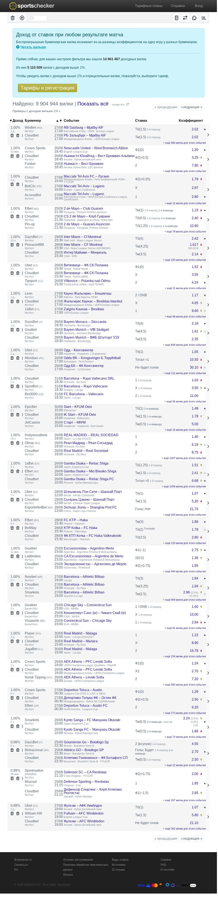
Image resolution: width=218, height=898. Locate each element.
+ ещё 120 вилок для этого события (184, 543)
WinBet (33, 127)
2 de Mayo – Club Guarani (83, 208)
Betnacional (37, 750)
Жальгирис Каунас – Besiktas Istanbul (93, 301)
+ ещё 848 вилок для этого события (184, 344)
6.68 (195, 480)
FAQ (163, 864)
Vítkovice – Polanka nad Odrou (87, 281)
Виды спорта (120, 859)
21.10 (194, 823)
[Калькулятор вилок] (176, 18)
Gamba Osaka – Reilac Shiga (86, 463)
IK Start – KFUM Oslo (80, 414)
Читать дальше (33, 47)
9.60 (195, 311)
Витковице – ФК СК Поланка (86, 265)
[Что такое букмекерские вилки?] (17, 47)
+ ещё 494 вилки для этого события (184, 571)
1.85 (195, 783)
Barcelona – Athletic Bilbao (84, 576)
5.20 (195, 501)
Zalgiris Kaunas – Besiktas (84, 309)
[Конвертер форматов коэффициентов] (185, 18)
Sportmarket (34, 772)
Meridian (34, 358)
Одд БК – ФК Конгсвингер (84, 366)
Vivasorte (35, 620)
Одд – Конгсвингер (78, 350)
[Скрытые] (13, 18)
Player (33, 633)
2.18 (195, 323)
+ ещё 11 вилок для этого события (185, 288)
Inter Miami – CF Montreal (83, 244)
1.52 (195, 267)
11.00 (194, 396)
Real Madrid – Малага (80, 641)
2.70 (195, 671)
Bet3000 (34, 394)
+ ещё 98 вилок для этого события (185, 316)
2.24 (186, 718)
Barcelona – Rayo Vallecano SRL (89, 378)
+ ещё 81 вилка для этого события (185, 628)
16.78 (194, 650)
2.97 (195, 188)
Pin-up (30, 224)
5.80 (195, 815)
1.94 (195, 586)
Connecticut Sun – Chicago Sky (88, 620)
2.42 (195, 238)
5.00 (195, 424)
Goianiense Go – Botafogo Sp (86, 742)
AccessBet (33, 195)
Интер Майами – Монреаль (85, 252)
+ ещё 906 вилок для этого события (184, 599)
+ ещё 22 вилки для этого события (185, 765)
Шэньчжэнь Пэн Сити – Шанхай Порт (93, 491)
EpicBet (31, 407)
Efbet (32, 208)
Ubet (31, 265)
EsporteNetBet (39, 507)
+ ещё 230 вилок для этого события (184, 259)
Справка (178, 6)
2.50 (195, 699)
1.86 (195, 521)
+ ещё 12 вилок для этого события (185, 203)
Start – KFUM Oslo (78, 407)
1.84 (195, 578)
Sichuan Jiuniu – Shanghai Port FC (90, 507)
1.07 (195, 493)
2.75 (195, 550)
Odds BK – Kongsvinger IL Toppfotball (92, 358)
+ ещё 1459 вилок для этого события (184, 486)
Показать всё (92, 104)
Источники (118, 864)
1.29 (195, 691)
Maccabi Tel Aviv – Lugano (84, 194)
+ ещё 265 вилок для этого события (184, 514)
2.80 (195, 196)
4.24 (195, 282)
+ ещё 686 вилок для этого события (184, 142)
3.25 (195, 157)
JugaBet (34, 649)
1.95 (195, 565)
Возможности (23, 859)
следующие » (191, 107)
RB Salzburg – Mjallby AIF (83, 127)
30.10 (194, 367)
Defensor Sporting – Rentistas (86, 781)
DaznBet (34, 237)
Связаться (21, 864)
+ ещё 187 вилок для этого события (184, 800)
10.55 (194, 359)
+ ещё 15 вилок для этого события (185, 429)
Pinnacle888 (34, 244)
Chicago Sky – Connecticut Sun (88, 605)
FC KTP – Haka (76, 520)
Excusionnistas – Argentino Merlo (89, 548)
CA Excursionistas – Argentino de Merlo (93, 556)
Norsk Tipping (38, 677)
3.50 (195, 388)
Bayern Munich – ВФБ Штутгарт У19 (91, 337)
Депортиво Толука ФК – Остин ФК (90, 698)
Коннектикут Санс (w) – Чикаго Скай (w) (95, 613)
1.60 (195, 606)
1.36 (195, 558)
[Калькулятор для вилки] (12, 136)
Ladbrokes (33, 556)
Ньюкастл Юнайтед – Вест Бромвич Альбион (99, 156)
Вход (199, 6)
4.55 (195, 744)
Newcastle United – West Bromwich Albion (96, 148)
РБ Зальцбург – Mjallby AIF (85, 135)
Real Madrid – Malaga (80, 633)
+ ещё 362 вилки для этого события (184, 828)
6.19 (195, 444)
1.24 (195, 663)
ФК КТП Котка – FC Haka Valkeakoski (92, 535)
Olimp (32, 443)
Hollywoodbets (36, 435)
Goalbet (31, 329)
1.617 (194, 244)
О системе (167, 869)
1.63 (195, 380)
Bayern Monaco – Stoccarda (85, 322)
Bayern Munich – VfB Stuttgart (86, 329)
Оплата (68, 874)
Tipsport (34, 281)
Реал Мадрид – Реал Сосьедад (88, 443)
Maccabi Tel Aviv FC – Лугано (86, 176)
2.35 (195, 339)
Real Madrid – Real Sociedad (86, 450)
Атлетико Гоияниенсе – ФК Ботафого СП (96, 758)
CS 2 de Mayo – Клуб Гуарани (87, 216)
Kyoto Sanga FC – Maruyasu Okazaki (92, 729)
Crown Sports (35, 148)
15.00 (194, 614)
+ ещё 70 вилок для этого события (185, 736)
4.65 (195, 303)
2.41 (195, 473)
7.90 (195, 165)
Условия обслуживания (78, 859)
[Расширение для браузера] (194, 18)
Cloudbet (32, 135)
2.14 (195, 254)
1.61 (195, 331)
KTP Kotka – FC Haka (80, 528)
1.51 (195, 465)
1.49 (195, 408)
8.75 (195, 452)
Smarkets (32, 592)
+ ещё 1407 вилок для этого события (184, 458)
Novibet (34, 576)
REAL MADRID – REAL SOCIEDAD (91, 435)
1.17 (195, 295)
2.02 (195, 129)
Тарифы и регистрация (47, 88)
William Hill (33, 813)
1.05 (195, 352)
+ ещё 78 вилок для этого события (185, 231)
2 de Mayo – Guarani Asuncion (87, 224)
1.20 (195, 150)
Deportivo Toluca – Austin (83, 690)
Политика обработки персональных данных (85, 867)
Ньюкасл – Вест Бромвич (83, 163)
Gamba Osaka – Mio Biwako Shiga (90, 471)
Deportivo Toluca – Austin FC (86, 705)
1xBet (32, 309)
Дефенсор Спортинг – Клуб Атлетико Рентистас (93, 791)
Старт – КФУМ (75, 422)
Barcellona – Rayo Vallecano (86, 386)
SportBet (34, 386)
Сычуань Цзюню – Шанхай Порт (89, 499)
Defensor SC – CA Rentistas (85, 772)
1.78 (195, 416)
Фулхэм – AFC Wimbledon (84, 821)
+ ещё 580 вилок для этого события (184, 684)
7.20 (195, 679)
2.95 (195, 793)
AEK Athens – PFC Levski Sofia (88, 661)
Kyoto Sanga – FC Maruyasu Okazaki (92, 720)
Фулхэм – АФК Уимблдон (83, 805)
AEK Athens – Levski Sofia (84, 677)
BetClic (33, 186)
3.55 (195, 274)
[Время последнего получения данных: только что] (204, 18)
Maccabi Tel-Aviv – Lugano (84, 186)
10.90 (194, 226)
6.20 (195, 707)
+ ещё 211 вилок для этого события (184, 373)
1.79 (195, 179)
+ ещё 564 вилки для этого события (184, 171)
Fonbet (30, 163)
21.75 (194, 509)
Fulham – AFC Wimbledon (84, 813)
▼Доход (16, 120)
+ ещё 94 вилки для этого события (185, 401)
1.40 (195, 437)
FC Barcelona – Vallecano (83, 394)
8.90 (195, 643)
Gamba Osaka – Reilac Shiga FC (89, 479)
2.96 (186, 592)
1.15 (195, 210)
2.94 (195, 622)
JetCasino (32, 422)
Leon (28, 293)
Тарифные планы (149, 6)
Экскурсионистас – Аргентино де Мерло (95, 564)
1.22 (195, 635)
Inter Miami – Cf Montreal (82, 237)
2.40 (195, 218)
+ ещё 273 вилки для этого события (184, 713)
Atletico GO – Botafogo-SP (84, 750)
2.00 (195, 774)
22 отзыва (118, 869)
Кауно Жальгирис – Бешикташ (87, 293)
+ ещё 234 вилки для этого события (184, 656)
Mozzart (31, 781)
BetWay (30, 528)
